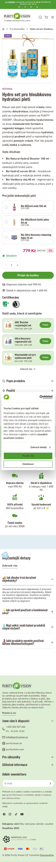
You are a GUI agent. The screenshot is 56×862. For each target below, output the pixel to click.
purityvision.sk (14, 743)
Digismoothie (47, 855)
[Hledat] (40, 17)
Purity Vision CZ (19, 855)
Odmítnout (28, 464)
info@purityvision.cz (17, 737)
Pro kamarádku (17, 29)
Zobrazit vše (9, 565)
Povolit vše (28, 456)
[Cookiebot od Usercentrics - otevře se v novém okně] (40, 397)
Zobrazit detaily (38, 447)
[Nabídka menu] (53, 17)
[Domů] (3, 29)
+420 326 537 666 (15, 726)
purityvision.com (15, 749)
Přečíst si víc (9, 712)
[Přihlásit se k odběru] (50, 783)
